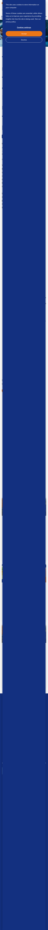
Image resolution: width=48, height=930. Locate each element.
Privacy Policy (22, 22)
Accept (24, 34)
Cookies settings (24, 27)
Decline (24, 40)
